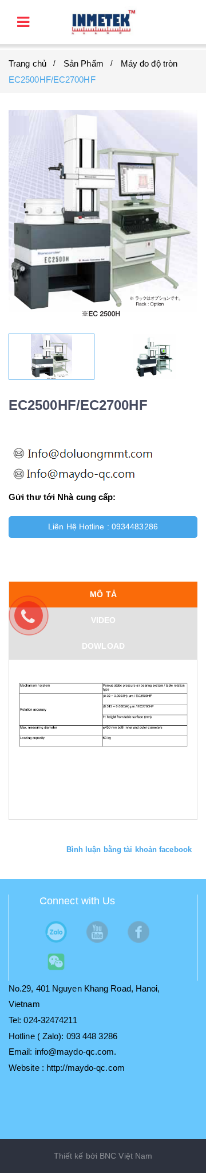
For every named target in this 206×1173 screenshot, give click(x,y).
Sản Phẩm (84, 63)
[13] (51, 357)
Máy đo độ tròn (149, 63)
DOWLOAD (103, 646)
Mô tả (103, 594)
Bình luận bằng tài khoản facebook (129, 849)
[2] (154, 357)
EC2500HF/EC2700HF (52, 79)
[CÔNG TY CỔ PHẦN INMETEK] (103, 21)
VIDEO (103, 620)
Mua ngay (107, 553)
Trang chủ (27, 63)
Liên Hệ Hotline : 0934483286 (103, 526)
